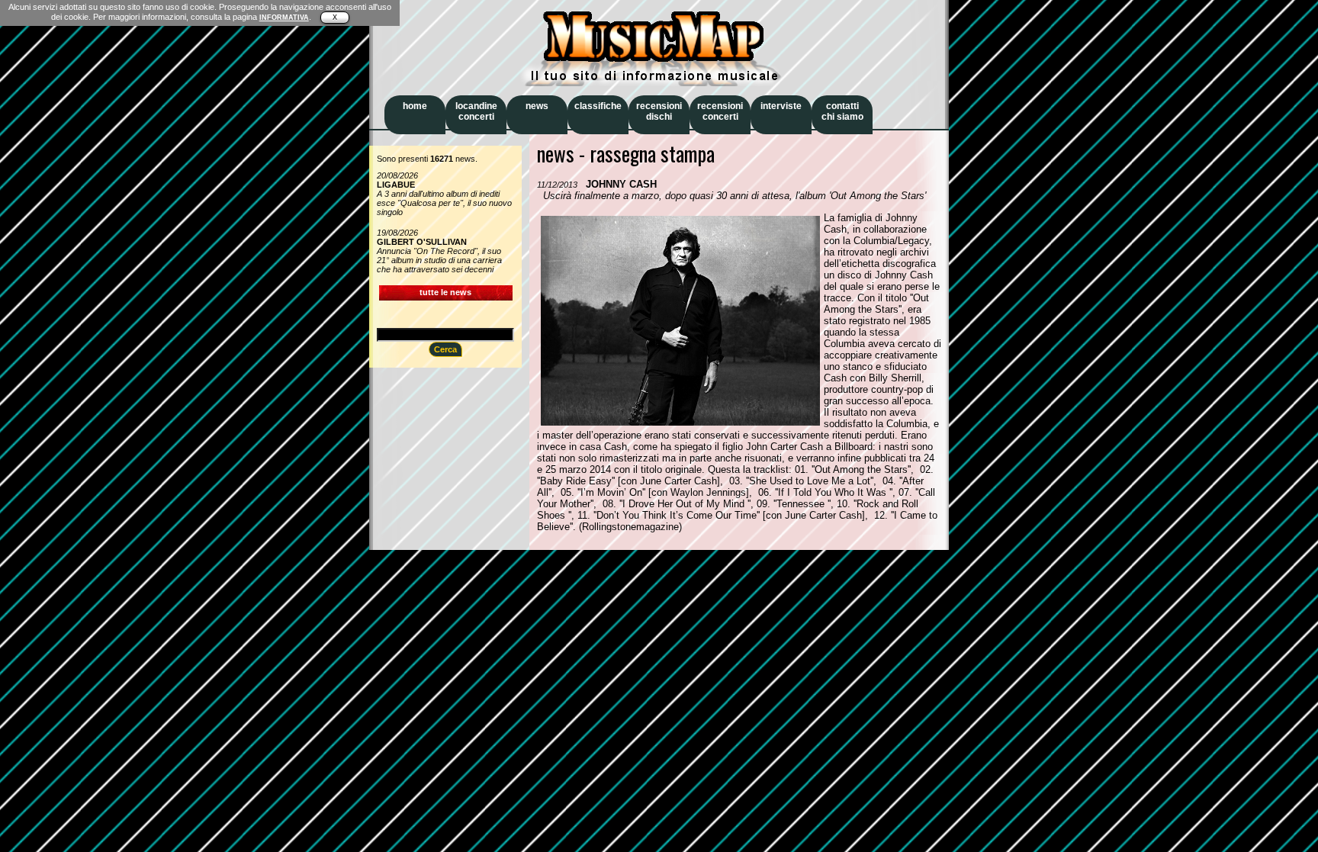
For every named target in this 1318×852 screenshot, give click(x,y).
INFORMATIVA (284, 17)
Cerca (445, 349)
